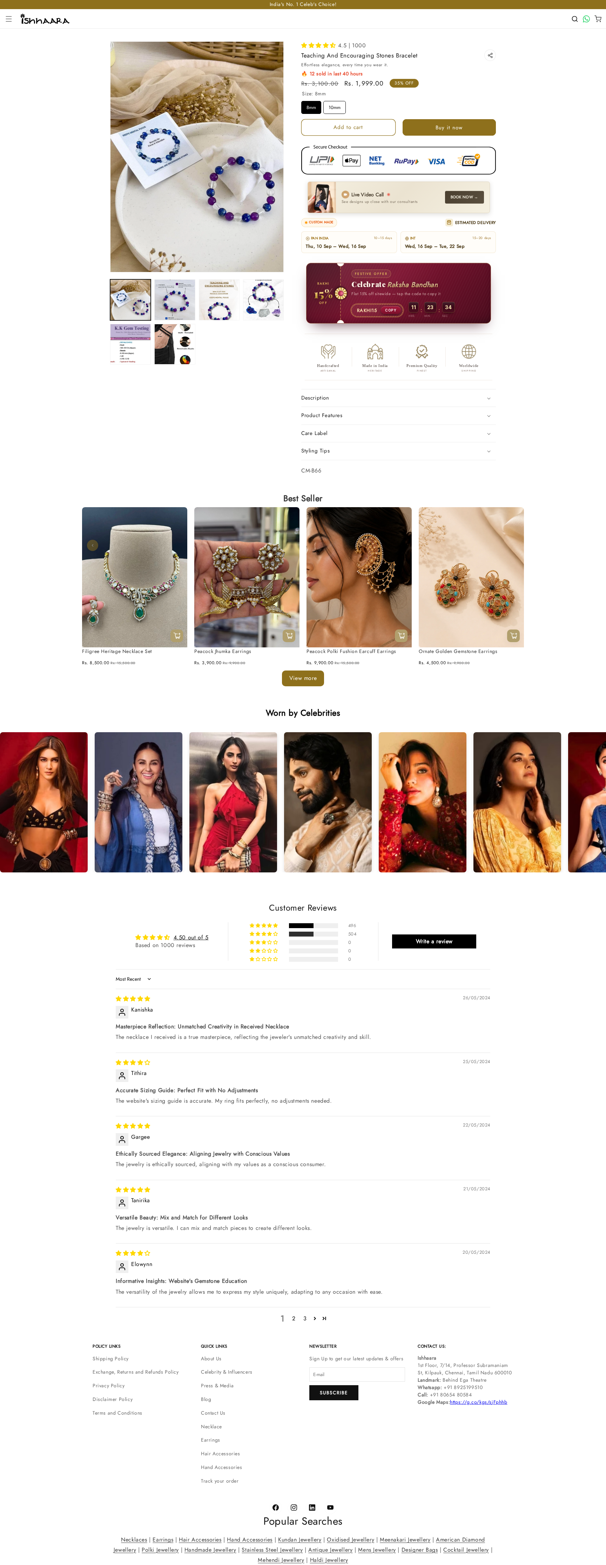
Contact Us (213, 1412)
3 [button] (305, 1318)
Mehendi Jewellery (281, 1560)
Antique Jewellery (330, 1549)
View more (303, 678)
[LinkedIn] (312, 1508)
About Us (211, 1358)
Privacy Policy (108, 1385)
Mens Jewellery (377, 1549)
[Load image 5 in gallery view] (263, 299)
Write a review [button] (434, 941)
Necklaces (134, 1540)
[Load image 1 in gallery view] (130, 299)
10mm (334, 106)
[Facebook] (275, 1508)
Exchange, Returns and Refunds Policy (136, 1371)
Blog (206, 1399)
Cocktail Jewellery (466, 1549)
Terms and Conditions (117, 1412)
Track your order (220, 1480)
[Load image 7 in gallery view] (174, 344)
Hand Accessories (221, 1467)
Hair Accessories (220, 1453)
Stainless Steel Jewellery (272, 1549)
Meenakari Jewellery (405, 1540)
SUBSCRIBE (334, 1392)
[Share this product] (490, 55)
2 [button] (294, 1318)
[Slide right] (513, 545)
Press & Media (217, 1385)
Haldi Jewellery (329, 1560)
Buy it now (449, 127)
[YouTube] (330, 1508)
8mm (311, 106)
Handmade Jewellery (210, 1549)
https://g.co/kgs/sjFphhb (478, 1402)
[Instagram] (294, 1508)
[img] (133, 999)
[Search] (575, 19)
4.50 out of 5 (191, 937)
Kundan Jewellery (300, 1540)
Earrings (210, 1439)
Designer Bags (420, 1549)
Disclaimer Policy (113, 1399)
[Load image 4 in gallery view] (219, 299)
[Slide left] (92, 545)
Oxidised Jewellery (350, 1540)
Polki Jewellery (160, 1549)
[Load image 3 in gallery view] (174, 299)
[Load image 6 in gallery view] (130, 344)
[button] (9, 19)
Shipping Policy (111, 1358)
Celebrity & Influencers (226, 1371)
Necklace (211, 1426)
